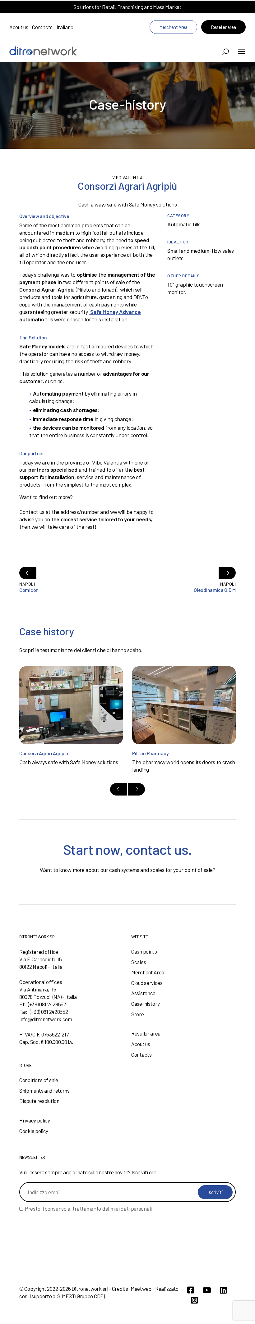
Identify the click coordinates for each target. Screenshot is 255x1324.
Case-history (145, 1003)
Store (137, 1014)
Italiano (65, 27)
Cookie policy (33, 1131)
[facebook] (190, 1290)
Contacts (42, 27)
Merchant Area (173, 27)
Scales (138, 962)
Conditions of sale (38, 1080)
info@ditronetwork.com (45, 1019)
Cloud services (147, 983)
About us (18, 27)
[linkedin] (223, 1290)
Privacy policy (34, 1120)
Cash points (144, 951)
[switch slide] (118, 789)
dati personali (136, 1208)
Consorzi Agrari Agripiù (43, 753)
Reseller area (223, 27)
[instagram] (194, 1300)
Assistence (143, 993)
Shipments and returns (44, 1090)
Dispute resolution (39, 1101)
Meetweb (141, 1288)
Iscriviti (215, 1192)
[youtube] (206, 1290)
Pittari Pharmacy (150, 753)
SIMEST (66, 1296)
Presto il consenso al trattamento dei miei (88, 1208)
